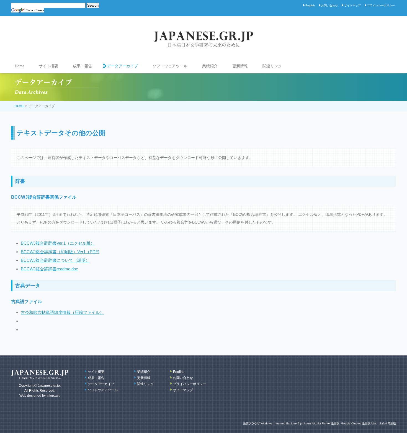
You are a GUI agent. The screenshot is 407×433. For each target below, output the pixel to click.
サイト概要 (48, 66)
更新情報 (240, 66)
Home (19, 66)
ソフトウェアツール (170, 66)
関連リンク (272, 66)
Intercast (53, 396)
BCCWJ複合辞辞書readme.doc (49, 269)
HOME (20, 106)
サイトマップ (352, 5)
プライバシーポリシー (381, 5)
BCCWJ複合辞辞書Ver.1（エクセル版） (58, 243)
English (310, 5)
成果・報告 (82, 66)
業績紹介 (210, 66)
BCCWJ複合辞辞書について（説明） (55, 260)
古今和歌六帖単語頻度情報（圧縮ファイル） (62, 312)
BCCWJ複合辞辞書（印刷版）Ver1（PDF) (60, 251)
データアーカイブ (122, 66)
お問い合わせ (329, 5)
